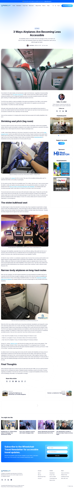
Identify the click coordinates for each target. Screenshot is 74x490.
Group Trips (25, 5)
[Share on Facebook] (10, 381)
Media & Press (64, 474)
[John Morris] (27, 45)
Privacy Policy (3, 486)
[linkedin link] (63, 111)
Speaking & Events (65, 476)
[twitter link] (57, 111)
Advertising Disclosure (18, 486)
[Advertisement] (37, 16)
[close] (73, 1)
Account (39, 478)
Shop (48, 5)
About (43, 5)
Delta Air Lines (14, 343)
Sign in (58, 5)
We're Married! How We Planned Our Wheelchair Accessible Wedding (59, 128)
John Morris (31, 45)
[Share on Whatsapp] (16, 381)
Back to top (71, 486)
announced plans (38, 137)
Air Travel (37, 28)
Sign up (39, 474)
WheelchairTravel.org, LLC (12, 485)
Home (14, 5)
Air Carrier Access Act (18, 94)
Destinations (18, 5)
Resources (31, 5)
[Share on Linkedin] (19, 381)
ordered (13, 178)
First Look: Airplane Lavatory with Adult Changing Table (27, 432)
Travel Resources (53, 478)
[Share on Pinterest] (13, 381)
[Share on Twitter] (7, 381)
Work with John (64, 478)
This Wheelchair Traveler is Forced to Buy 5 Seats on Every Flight (64, 433)
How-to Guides (53, 476)
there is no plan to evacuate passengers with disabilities (21, 186)
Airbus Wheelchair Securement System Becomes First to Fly (46, 432)
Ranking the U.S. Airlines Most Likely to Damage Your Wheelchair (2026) (9, 433)
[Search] (53, 5)
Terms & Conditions (10, 486)
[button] (58, 135)
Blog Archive (38, 5)
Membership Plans (42, 476)
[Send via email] (22, 381)
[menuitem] (14, 6)
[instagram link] (66, 111)
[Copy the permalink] (25, 381)
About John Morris (65, 472)
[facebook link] (60, 111)
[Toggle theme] (55, 5)
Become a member (67, 5)
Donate (61, 143)
